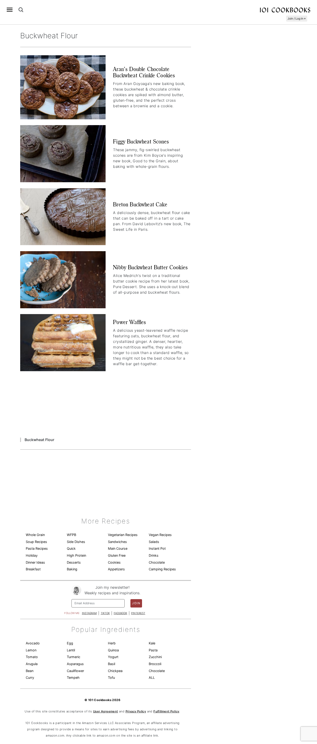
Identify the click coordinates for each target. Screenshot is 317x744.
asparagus (75, 664)
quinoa (113, 650)
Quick (71, 548)
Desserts (74, 562)
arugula (32, 664)
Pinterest (138, 613)
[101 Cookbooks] (285, 10)
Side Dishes (76, 542)
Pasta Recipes (37, 548)
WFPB (71, 535)
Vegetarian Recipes (123, 535)
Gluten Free (117, 555)
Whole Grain (35, 535)
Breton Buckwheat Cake (140, 204)
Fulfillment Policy (166, 711)
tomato (32, 657)
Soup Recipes (36, 542)
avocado (33, 643)
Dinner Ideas (35, 562)
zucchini (155, 657)
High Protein (76, 555)
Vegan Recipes (160, 535)
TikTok (105, 613)
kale (152, 643)
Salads (154, 542)
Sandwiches (117, 542)
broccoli (155, 664)
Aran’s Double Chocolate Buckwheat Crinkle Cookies (144, 72)
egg (70, 643)
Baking (72, 569)
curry (30, 677)
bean (29, 671)
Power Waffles (129, 322)
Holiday (32, 555)
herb (112, 643)
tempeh (73, 677)
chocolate (157, 671)
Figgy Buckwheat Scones (141, 141)
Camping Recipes (162, 569)
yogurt (113, 657)
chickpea (115, 671)
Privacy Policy (136, 711)
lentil (71, 650)
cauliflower (75, 671)
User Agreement (105, 711)
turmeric (73, 657)
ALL (152, 677)
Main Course (117, 548)
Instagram (89, 613)
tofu (111, 677)
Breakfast (33, 569)
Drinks (153, 555)
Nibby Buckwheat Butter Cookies (150, 267)
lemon (31, 650)
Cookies (114, 562)
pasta (153, 650)
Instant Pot (157, 548)
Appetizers (116, 569)
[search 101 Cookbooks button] (21, 10)
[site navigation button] (10, 10)
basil (111, 664)
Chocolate (157, 562)
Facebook (120, 613)
